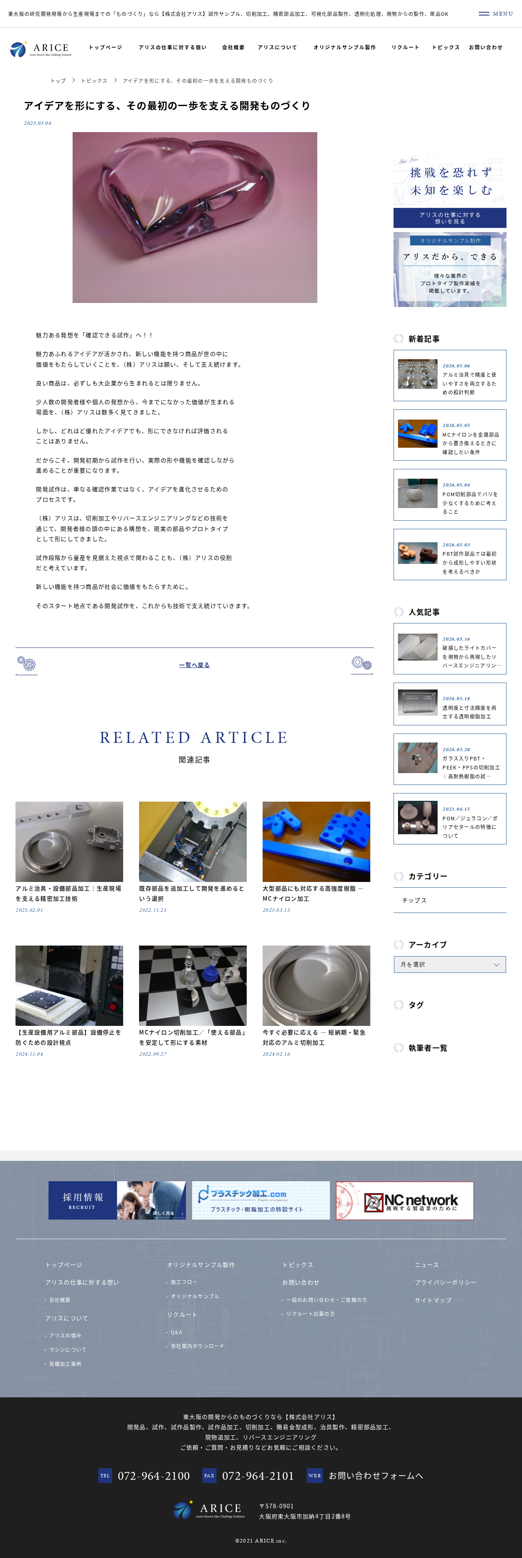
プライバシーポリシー (446, 1282)
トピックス (446, 47)
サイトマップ (433, 1300)
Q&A (176, 1331)
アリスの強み (65, 1335)
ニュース (427, 1264)
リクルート (406, 47)
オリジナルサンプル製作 (345, 47)
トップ (58, 80)
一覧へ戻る (194, 665)
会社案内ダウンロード (198, 1345)
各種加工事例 (65, 1363)
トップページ (105, 47)
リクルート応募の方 (310, 1313)
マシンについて (68, 1349)
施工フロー (184, 1281)
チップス (414, 900)
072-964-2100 (154, 1475)
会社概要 (233, 47)
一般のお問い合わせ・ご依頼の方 (326, 1299)
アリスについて (278, 47)
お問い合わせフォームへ (376, 1475)
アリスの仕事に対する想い (173, 47)
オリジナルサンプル (195, 1296)
